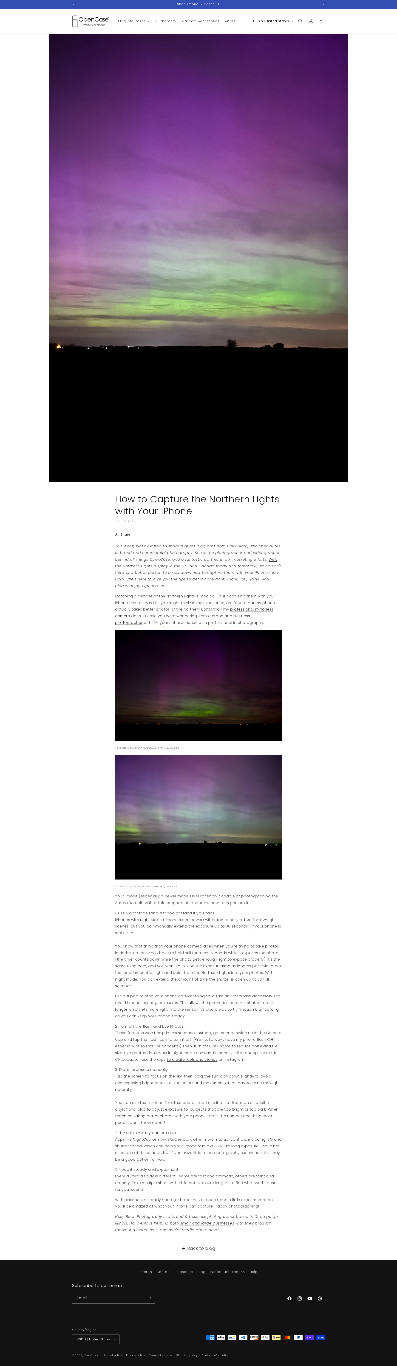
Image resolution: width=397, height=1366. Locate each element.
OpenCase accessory (251, 996)
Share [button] (125, 534)
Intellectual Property (227, 1272)
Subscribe (184, 1272)
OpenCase (91, 1355)
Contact (163, 1272)
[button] (133, 21)
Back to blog (201, 1248)
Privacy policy (135, 1355)
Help (253, 1272)
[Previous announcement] (74, 4)
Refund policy (112, 1355)
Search (146, 1272)
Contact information (215, 1355)
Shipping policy (187, 1355)
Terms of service (160, 1355)
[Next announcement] (323, 4)
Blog (201, 1272)
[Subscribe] (150, 1298)
